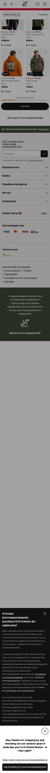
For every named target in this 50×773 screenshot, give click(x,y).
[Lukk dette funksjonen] (45, 731)
